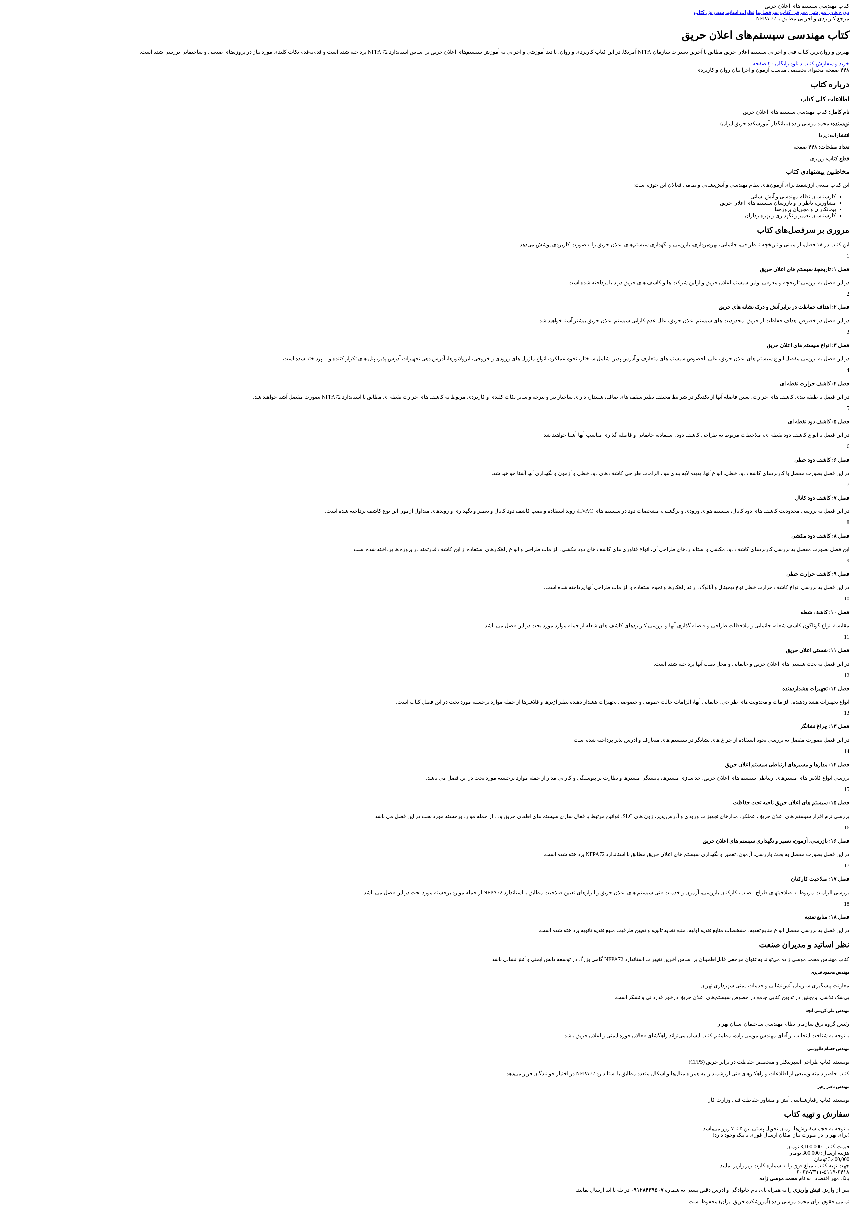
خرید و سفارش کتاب (826, 63)
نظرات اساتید (739, 12)
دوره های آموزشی (829, 12)
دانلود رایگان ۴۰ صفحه (777, 63)
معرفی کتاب (794, 12)
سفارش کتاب (709, 12)
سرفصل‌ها (767, 12)
